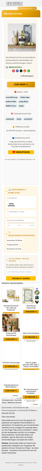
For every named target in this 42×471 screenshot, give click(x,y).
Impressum (8, 462)
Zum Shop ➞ (21, 84)
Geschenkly (6, 408)
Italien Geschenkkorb (31, 333)
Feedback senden (21, 278)
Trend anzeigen (11, 204)
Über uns (29, 462)
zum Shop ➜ (31, 312)
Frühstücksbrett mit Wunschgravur (11, 386)
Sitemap (21, 465)
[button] (13, 71)
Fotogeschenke (12, 244)
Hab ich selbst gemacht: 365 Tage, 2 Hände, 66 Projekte (31, 364)
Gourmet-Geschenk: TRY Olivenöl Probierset (11, 308)
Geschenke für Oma (14, 249)
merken (14, 396)
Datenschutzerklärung (19, 462)
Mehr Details (14, 67)
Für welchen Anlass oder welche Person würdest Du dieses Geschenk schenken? (20, 266)
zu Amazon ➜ (31, 337)
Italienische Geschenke (15, 402)
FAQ (35, 462)
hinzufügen (23, 152)
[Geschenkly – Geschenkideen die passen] (14, 3)
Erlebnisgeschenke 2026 (27, 8)
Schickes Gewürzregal (11, 363)
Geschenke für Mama (14, 240)
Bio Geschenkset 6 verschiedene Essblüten (31, 391)
